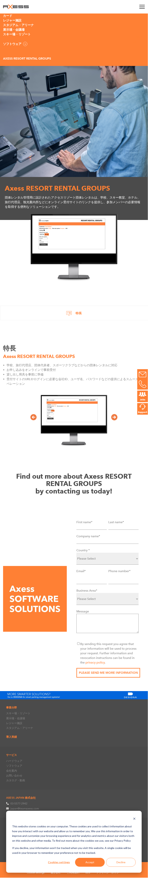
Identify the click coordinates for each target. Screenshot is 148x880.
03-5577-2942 (18, 803)
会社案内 (11, 770)
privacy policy (95, 662)
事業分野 (11, 707)
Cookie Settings (35, 872)
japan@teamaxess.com (24, 808)
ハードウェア (14, 761)
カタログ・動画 (15, 780)
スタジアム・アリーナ (19, 728)
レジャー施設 (14, 723)
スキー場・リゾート (18, 713)
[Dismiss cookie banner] (134, 819)
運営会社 (56, 872)
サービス (11, 755)
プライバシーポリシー (108, 872)
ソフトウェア (14, 765)
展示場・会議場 (15, 718)
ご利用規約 (73, 872)
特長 (79, 313)
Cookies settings (59, 862)
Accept (89, 862)
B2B (87, 872)
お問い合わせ (14, 775)
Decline (120, 862)
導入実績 (11, 737)
